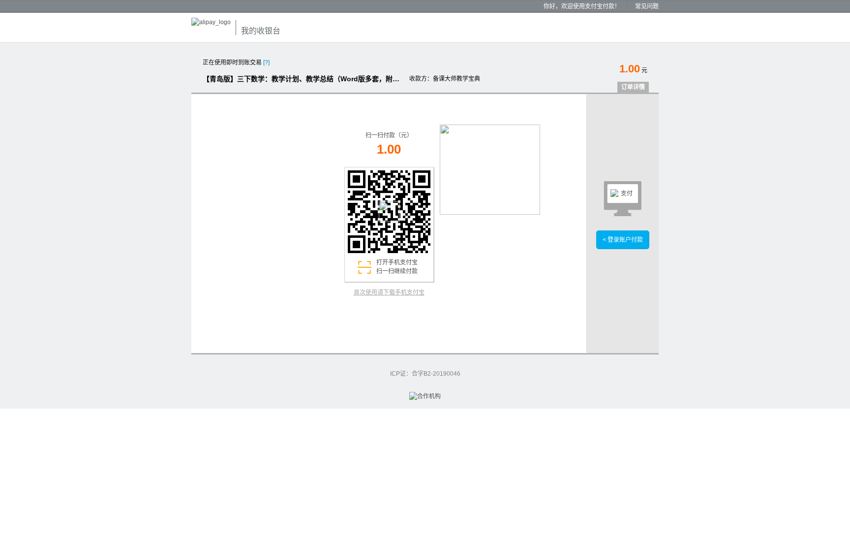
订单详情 (633, 87)
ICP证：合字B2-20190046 (425, 373)
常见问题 (647, 6)
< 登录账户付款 (623, 239)
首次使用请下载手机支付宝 (389, 292)
